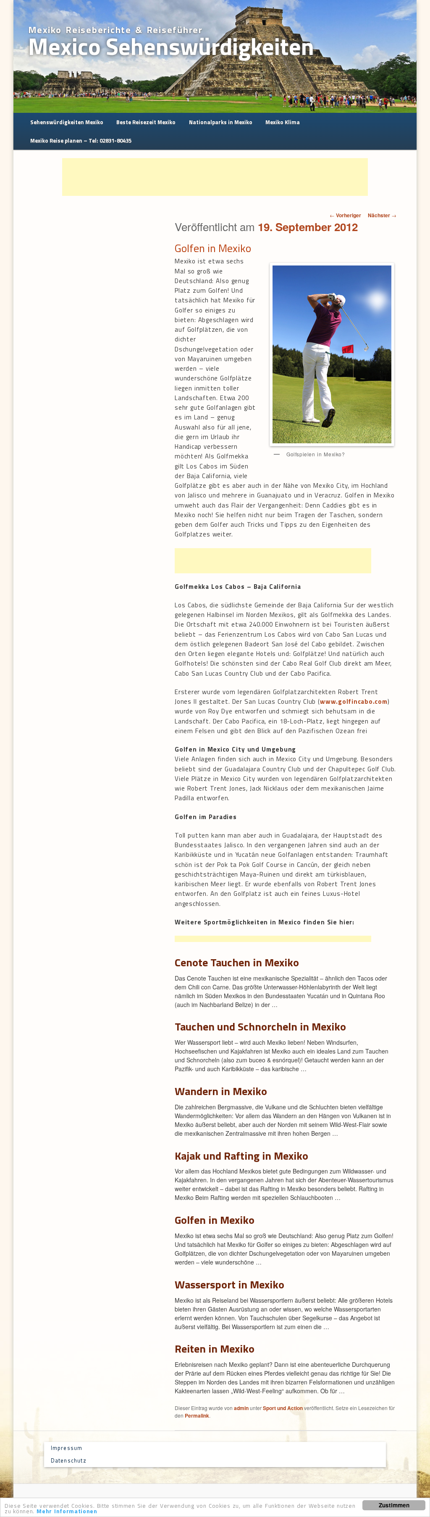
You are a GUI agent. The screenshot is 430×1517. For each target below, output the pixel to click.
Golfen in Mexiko (214, 1220)
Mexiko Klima (282, 122)
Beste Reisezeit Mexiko (146, 122)
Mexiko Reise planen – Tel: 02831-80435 (80, 140)
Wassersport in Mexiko (229, 1284)
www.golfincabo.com (354, 701)
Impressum (67, 1448)
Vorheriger (345, 215)
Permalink (197, 1415)
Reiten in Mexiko (214, 1348)
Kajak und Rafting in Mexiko (241, 1156)
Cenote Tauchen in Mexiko (237, 962)
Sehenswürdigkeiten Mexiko (66, 122)
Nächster (382, 215)
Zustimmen (394, 1505)
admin (241, 1408)
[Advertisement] (215, 177)
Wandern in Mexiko (221, 1091)
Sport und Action (283, 1408)
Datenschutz (69, 1460)
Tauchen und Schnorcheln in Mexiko (260, 1026)
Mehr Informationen (67, 1511)
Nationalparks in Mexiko (220, 122)
